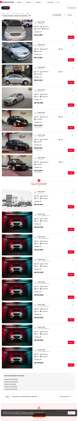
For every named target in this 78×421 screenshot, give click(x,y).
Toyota (22, 14)
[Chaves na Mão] (7, 2)
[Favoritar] (72, 22)
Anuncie (38, 2)
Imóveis (19, 2)
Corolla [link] (27, 14)
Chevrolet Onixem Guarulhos (10, 386)
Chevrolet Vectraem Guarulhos (11, 379)
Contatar (71, 37)
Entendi (71, 413)
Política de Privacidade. (28, 413)
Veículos (28, 2)
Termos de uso (17, 413)
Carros (8, 14)
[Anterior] (27, 38)
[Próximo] (30, 38)
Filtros (6, 7)
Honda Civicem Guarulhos (10, 384)
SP (12, 14)
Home (3, 14)
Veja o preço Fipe (64, 396)
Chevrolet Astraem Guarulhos (10, 389)
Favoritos (50, 2)
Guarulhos (16, 14)
